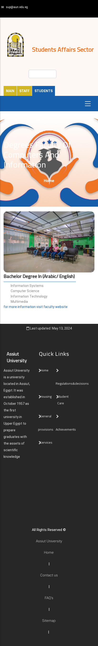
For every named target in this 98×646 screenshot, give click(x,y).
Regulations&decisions (72, 383)
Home (49, 180)
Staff (24, 91)
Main (10, 91)
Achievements (66, 429)
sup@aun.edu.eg (17, 7)
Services (46, 442)
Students (43, 91)
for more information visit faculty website (36, 307)
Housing (46, 396)
